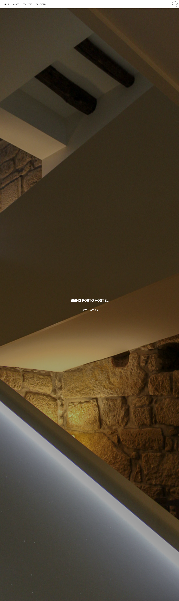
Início (6, 4)
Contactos (41, 4)
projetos (27, 4)
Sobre (16, 4)
